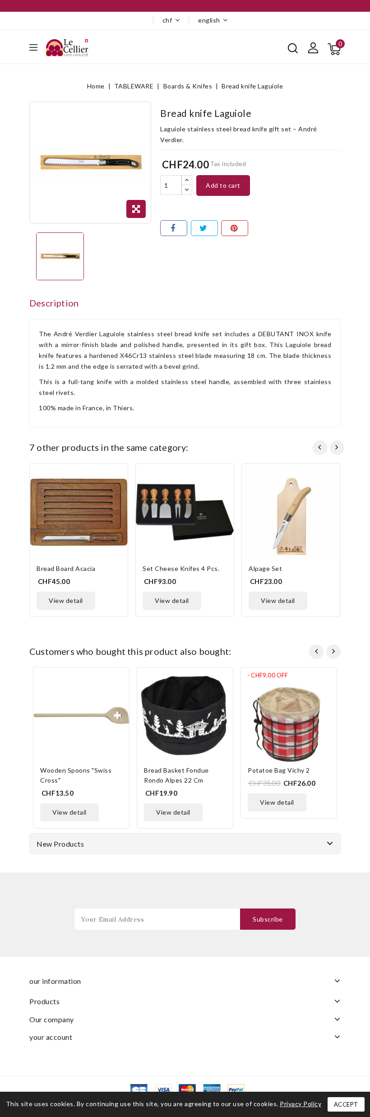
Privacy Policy (300, 1104)
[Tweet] (204, 228)
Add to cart (223, 185)
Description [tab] (54, 302)
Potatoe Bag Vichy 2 (279, 770)
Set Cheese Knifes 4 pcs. (181, 568)
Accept (346, 1104)
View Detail (66, 600)
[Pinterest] (235, 228)
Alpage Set (265, 568)
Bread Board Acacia (66, 568)
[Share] (174, 228)
